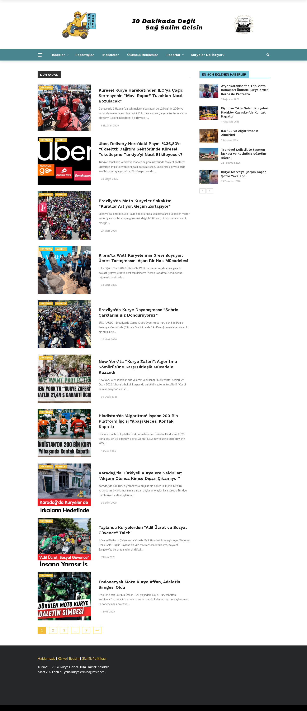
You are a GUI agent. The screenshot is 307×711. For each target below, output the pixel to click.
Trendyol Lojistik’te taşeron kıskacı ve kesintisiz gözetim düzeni (243, 154)
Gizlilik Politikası (94, 658)
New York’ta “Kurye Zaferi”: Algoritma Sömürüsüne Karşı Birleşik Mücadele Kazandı (138, 367)
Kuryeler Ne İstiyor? (208, 55)
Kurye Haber (93, 66)
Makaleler (110, 55)
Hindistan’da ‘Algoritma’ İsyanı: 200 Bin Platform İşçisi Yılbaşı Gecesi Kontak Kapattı (138, 421)
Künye (62, 658)
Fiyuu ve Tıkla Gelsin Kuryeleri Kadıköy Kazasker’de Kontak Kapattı (244, 112)
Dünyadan (46, 87)
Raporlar (173, 55)
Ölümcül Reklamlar (142, 55)
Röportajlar (84, 55)
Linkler (117, 66)
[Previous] (202, 190)
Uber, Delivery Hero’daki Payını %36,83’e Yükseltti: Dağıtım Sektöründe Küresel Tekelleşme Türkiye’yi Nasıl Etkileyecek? (141, 149)
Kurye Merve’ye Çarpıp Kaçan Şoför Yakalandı (243, 174)
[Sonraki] (210, 190)
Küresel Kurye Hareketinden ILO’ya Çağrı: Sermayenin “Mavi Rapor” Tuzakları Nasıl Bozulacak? (141, 96)
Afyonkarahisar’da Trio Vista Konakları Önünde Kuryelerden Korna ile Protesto (245, 90)
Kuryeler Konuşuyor (58, 66)
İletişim (74, 658)
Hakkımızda (46, 658)
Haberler (58, 55)
